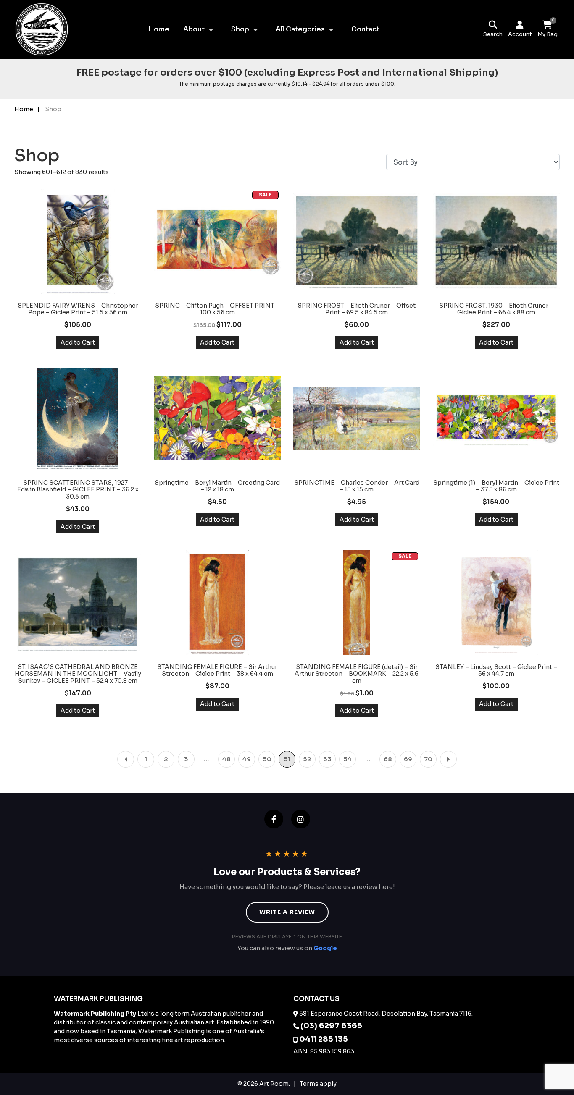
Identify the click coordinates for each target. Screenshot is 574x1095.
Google (325, 948)
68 (388, 759)
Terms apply (318, 1083)
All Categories (300, 29)
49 (246, 759)
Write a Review (287, 912)
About (194, 29)
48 (226, 759)
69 (408, 759)
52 (307, 759)
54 (347, 759)
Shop (240, 29)
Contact (365, 29)
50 (267, 759)
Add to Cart (78, 342)
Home (158, 29)
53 (327, 759)
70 (428, 759)
